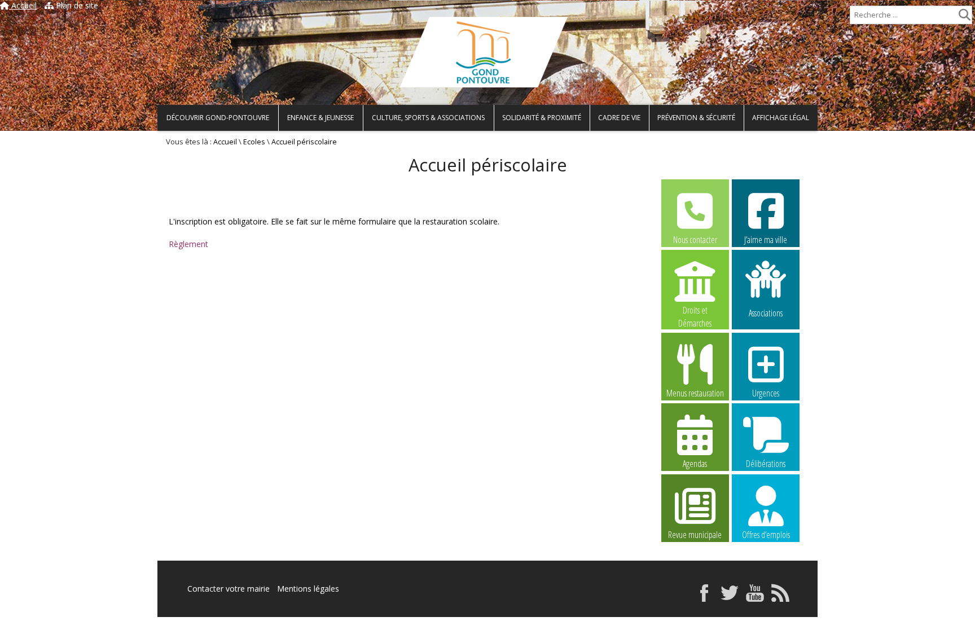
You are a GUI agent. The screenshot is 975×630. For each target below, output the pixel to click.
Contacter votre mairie (228, 588)
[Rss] (780, 598)
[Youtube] (755, 598)
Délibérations (765, 463)
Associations (766, 312)
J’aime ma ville (765, 240)
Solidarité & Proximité (541, 117)
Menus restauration (695, 393)
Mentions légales (308, 588)
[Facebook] (704, 598)
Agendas (695, 463)
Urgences (765, 393)
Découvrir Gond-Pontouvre (217, 117)
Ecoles (254, 142)
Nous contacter (695, 240)
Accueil (23, 5)
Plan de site (76, 5)
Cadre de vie (619, 117)
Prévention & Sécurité (696, 117)
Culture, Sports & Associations (428, 117)
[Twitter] (730, 598)
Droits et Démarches (695, 311)
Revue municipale (695, 534)
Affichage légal (780, 117)
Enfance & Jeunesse (320, 117)
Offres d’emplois (766, 534)
